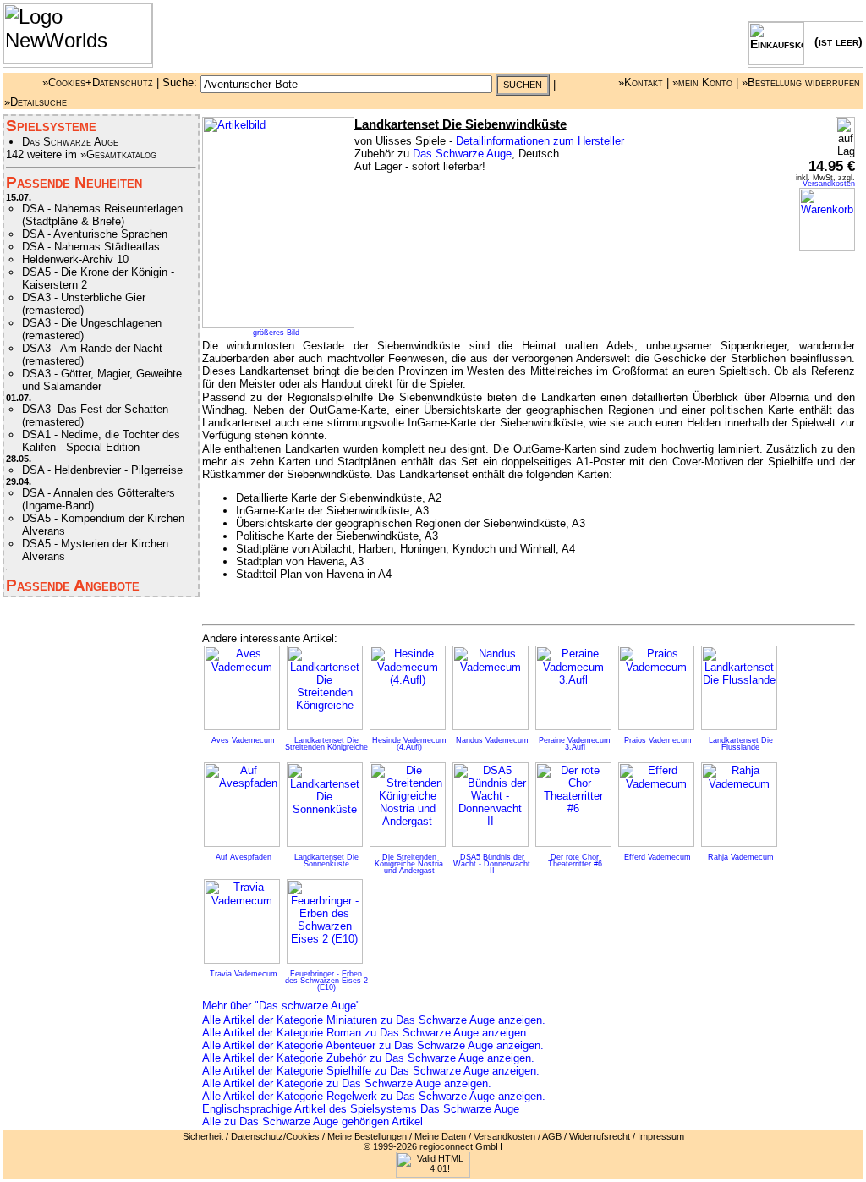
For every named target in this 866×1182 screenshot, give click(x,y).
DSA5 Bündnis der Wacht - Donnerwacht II (491, 864)
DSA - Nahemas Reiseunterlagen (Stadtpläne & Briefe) (102, 215)
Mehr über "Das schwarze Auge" (281, 1005)
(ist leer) (833, 41)
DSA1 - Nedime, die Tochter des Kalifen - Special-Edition (101, 441)
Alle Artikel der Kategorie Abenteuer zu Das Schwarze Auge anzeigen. (373, 1045)
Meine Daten (440, 1136)
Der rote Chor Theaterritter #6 (575, 860)
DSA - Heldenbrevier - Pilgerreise (102, 470)
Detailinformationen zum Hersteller (540, 141)
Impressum (661, 1136)
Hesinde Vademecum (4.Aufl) (409, 743)
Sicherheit (203, 1136)
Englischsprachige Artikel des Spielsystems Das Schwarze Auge (360, 1108)
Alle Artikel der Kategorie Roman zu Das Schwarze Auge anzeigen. (365, 1032)
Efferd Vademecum (657, 857)
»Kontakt (640, 82)
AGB (552, 1136)
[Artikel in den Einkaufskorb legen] (827, 247)
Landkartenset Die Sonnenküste (326, 860)
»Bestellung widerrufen (801, 82)
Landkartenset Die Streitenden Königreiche (326, 743)
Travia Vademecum (243, 974)
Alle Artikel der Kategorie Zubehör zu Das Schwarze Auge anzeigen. (368, 1058)
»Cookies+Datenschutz (97, 82)
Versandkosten (829, 183)
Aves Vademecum (243, 740)
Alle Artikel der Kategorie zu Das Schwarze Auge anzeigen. (346, 1083)
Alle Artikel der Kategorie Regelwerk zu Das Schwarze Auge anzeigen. (373, 1096)
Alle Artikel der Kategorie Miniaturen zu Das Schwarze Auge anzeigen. (373, 1020)
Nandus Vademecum (492, 740)
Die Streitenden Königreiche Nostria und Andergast (409, 864)
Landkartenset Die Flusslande (741, 743)
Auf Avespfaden (243, 857)
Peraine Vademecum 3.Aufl (575, 743)
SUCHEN (522, 85)
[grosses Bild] (278, 324)
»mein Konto (702, 82)
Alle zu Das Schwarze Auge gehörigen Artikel (312, 1121)
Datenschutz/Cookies (275, 1136)
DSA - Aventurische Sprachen (94, 234)
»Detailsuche (35, 102)
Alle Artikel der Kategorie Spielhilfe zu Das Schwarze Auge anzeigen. (371, 1070)
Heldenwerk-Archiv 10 (75, 259)
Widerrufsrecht (599, 1136)
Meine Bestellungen (367, 1136)
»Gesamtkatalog (118, 154)
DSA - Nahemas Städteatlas (91, 246)
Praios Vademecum (658, 740)
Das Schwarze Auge (70, 141)
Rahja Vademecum (741, 857)
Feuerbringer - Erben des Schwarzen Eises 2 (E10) (326, 981)
